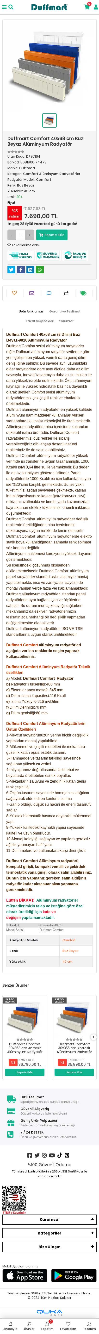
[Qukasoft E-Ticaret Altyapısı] (49, 1313)
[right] (94, 1037)
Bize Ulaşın (49, 1247)
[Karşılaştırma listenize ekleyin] (66, 293)
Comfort (68, 940)
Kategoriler (49, 1233)
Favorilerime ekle (25, 245)
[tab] (31, 311)
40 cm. (67, 961)
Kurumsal (50, 1219)
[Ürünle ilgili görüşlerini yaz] (49, 293)
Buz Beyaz (70, 950)
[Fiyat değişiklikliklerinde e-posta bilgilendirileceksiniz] (84, 293)
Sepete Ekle (54, 234)
